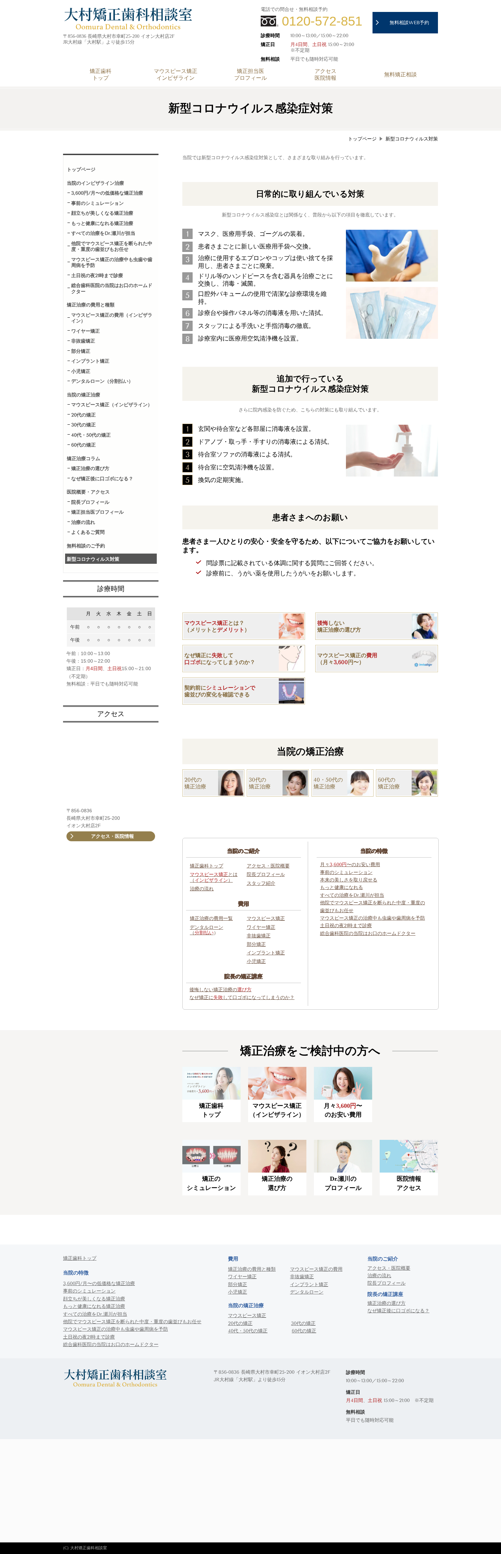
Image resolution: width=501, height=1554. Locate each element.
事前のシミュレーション (346, 872)
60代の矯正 (304, 1331)
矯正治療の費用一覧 (211, 918)
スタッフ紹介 (261, 883)
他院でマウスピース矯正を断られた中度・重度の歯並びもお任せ (132, 1322)
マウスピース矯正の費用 (316, 1269)
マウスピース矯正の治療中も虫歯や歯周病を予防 (115, 1329)
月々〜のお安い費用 (350, 864)
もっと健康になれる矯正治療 (94, 1306)
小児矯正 (256, 961)
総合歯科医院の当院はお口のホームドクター (110, 1344)
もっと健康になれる (341, 887)
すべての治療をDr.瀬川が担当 (95, 1314)
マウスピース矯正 (266, 918)
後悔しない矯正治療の (220, 990)
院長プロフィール (266, 874)
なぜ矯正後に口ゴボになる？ (398, 1311)
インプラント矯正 (266, 953)
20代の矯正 (240, 1323)
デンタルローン (206, 927)
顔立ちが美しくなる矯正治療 (94, 1299)
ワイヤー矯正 (261, 927)
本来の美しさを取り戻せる (348, 880)
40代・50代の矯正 (248, 1331)
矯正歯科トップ (206, 866)
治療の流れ (202, 889)
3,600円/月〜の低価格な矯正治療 (99, 1283)
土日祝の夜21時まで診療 (89, 1337)
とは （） (214, 877)
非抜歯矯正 (259, 936)
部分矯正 (256, 944)
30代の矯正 (303, 1323)
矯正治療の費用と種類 (252, 1269)
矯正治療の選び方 (386, 1303)
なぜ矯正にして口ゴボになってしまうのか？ (241, 997)
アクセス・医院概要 (268, 866)
